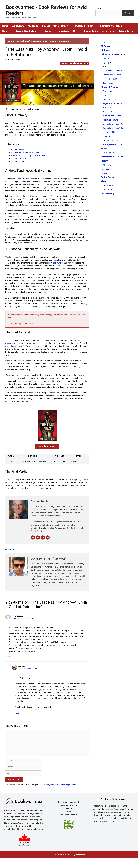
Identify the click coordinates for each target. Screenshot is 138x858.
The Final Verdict (18, 161)
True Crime (108, 111)
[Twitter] (38, 537)
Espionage (11, 549)
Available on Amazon (47, 446)
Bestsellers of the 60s (113, 124)
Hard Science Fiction (112, 70)
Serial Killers (108, 107)
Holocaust (57, 216)
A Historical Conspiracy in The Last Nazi (28, 155)
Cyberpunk (108, 58)
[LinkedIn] (48, 537)
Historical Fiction (110, 132)
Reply (11, 657)
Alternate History (110, 165)
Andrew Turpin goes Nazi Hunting (25, 152)
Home (9, 41)
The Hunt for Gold (18, 158)
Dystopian (107, 62)
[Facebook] (43, 537)
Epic (105, 66)
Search (98, 9)
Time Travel (108, 83)
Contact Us (108, 189)
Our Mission (108, 185)
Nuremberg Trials (23, 179)
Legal (105, 95)
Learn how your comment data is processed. (59, 784)
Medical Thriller (110, 99)
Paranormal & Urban (112, 74)
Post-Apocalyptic (110, 79)
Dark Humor (108, 152)
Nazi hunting (58, 263)
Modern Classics (110, 140)
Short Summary (18, 150)
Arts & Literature (110, 120)
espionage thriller (80, 479)
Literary (106, 136)
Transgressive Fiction (112, 144)
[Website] (33, 537)
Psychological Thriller (112, 103)
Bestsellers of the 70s (113, 128)
